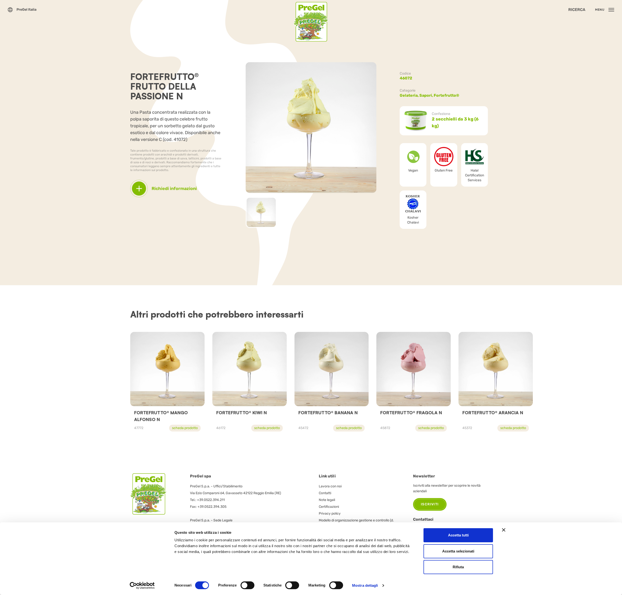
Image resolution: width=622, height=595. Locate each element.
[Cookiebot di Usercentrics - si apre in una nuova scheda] (142, 585)
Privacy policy (330, 513)
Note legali (327, 500)
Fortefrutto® (446, 95)
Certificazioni (329, 507)
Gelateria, (409, 95)
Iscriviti (430, 504)
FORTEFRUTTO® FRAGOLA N (411, 412)
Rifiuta (458, 567)
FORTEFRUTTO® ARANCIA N (492, 412)
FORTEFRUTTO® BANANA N (328, 412)
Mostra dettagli (365, 585)
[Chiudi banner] (503, 530)
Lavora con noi (330, 486)
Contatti (325, 493)
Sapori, (426, 95)
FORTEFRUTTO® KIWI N (241, 412)
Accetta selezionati (458, 551)
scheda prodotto (185, 428)
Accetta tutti (458, 535)
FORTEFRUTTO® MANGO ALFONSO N (161, 416)
